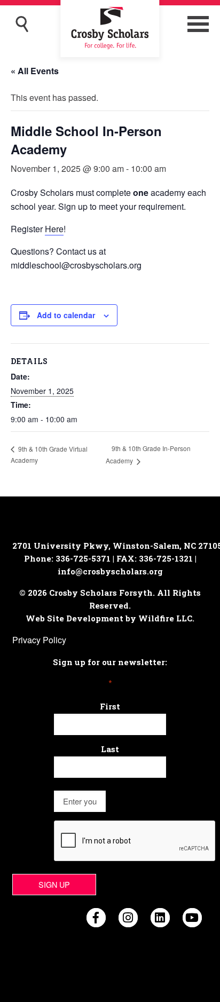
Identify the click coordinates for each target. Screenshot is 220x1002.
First (110, 706)
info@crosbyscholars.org (110, 571)
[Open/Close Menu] (198, 24)
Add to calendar (66, 315)
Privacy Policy (39, 640)
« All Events (35, 71)
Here (54, 229)
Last (110, 749)
